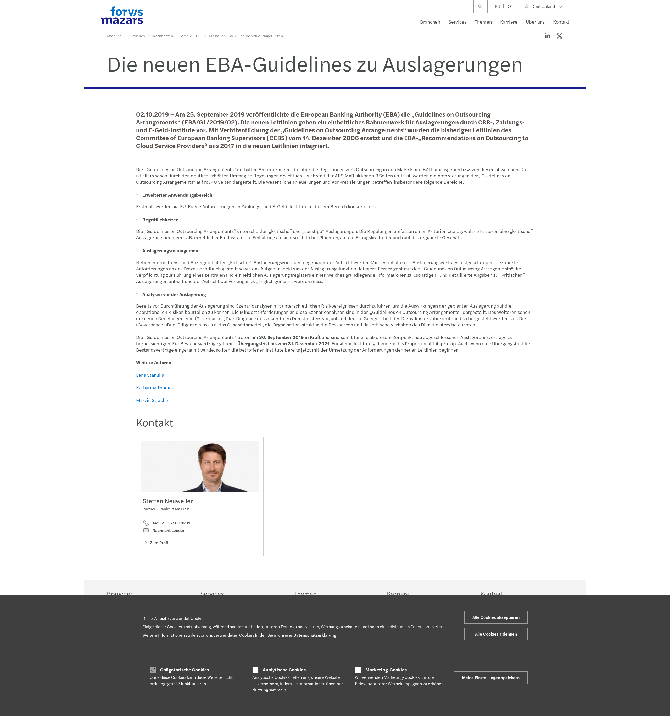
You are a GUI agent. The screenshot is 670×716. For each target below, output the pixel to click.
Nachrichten (163, 35)
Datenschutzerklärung (314, 635)
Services (457, 21)
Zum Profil (159, 542)
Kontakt (561, 21)
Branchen (430, 21)
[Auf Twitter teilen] (559, 35)
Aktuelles (137, 35)
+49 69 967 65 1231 (170, 523)
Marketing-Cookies (386, 669)
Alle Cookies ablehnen (496, 634)
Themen (483, 21)
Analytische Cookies (284, 669)
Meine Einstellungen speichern (491, 678)
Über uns (535, 21)
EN (497, 6)
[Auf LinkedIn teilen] (547, 35)
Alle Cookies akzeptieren (496, 617)
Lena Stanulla (150, 374)
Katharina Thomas (155, 387)
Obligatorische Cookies (184, 669)
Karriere (508, 21)
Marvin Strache (152, 400)
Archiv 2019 (191, 35)
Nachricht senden (168, 530)
